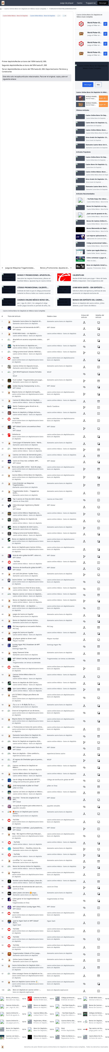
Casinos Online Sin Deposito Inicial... (26, 366)
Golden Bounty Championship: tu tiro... (27, 386)
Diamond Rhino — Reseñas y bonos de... (27, 848)
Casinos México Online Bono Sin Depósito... (27, 475)
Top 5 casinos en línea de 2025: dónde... (27, 499)
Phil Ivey (16, 629)
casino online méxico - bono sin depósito (27, 336)
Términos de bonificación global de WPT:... (28, 567)
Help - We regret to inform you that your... (27, 834)
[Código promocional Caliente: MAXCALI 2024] (80, 244)
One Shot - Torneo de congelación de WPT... (26, 799)
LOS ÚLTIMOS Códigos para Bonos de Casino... (25, 695)
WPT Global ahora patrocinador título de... (28, 747)
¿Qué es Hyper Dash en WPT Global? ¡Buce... (26, 922)
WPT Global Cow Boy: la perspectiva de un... (26, 659)
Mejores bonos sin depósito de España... (26, 392)
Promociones (97, 268)
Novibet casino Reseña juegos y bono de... (28, 881)
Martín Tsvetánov (19, 408)
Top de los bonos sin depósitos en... (25, 346)
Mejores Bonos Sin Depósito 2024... (24, 719)
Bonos (98, 253)
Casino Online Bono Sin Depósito (95, 118)
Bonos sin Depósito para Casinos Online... (27, 547)
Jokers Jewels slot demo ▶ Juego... (25, 893)
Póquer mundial (18, 641)
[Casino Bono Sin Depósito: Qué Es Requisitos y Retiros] (80, 124)
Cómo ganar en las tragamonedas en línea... (26, 900)
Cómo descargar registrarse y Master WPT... (26, 506)
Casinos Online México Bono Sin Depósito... (24, 675)
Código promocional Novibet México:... (26, 533)
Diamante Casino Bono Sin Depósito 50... (27, 321)
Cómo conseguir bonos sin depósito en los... (28, 973)
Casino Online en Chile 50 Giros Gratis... (27, 588)
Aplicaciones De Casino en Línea (96, 239)
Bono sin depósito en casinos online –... (27, 990)
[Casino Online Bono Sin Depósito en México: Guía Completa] (80, 116)
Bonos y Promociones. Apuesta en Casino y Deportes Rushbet (54, 268)
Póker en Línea (91, 261)
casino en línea (18, 889)
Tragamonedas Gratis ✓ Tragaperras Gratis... (26, 492)
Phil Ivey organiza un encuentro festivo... (27, 626)
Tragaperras (91, 3)
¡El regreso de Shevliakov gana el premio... (28, 759)
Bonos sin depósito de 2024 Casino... (26, 527)
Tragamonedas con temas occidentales (27, 663)
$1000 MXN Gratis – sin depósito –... (25, 333)
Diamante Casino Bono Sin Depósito (97, 148)
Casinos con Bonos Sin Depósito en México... (25, 766)
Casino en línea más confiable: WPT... (26, 461)
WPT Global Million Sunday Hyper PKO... (27, 907)
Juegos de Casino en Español (23, 614)
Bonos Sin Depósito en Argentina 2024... (27, 741)
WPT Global (17, 330)
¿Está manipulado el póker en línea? (25, 786)
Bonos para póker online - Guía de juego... (27, 467)
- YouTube (15, 358)
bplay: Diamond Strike (21, 652)
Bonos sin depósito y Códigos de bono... (27, 412)
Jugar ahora (103, 98)
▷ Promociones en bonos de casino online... (27, 727)
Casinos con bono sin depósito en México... (28, 792)
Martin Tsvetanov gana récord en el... (26, 406)
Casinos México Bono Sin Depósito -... (26, 773)
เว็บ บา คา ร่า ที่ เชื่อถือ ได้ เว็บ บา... (24, 705)
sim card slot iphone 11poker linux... (26, 574)
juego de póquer (67, 3)
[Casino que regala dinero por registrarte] (80, 251)
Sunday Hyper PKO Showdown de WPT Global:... (26, 645)
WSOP (15, 376)
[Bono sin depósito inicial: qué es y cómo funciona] (80, 266)
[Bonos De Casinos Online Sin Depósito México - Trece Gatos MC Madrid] (80, 222)
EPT (14, 342)
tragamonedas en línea (21, 903)
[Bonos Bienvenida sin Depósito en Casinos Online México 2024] (80, 229)
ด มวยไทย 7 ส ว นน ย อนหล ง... (23, 860)
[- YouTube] (80, 200)
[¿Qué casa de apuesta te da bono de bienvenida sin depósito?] (80, 214)
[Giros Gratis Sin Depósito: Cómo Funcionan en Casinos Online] (80, 138)
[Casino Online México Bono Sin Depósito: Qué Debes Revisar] (80, 131)
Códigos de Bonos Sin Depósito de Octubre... (25, 520)
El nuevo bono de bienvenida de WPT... (26, 327)
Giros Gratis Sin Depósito (93, 140)
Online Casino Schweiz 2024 (23, 959)
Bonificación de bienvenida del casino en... (28, 887)
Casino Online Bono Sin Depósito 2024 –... (27, 965)
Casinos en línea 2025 (20, 501)
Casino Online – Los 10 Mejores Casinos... (27, 580)
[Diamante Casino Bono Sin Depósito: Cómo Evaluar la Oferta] (80, 146)
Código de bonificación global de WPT (26, 782)
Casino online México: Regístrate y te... (26, 513)
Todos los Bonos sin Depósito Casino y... (27, 449)
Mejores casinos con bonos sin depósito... (27, 594)
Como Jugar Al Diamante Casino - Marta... (27, 443)
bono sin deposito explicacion (23, 992)
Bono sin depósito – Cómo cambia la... (26, 753)
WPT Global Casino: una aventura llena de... (26, 427)
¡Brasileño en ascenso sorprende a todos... (28, 339)
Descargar (102, 3)
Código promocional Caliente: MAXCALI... (27, 352)
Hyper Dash (17, 925)
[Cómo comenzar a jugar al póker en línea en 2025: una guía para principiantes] (80, 259)
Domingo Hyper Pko (19, 649)
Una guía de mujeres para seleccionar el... (28, 806)
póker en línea (18, 788)
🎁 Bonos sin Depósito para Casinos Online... (25, 813)
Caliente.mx (16, 434)
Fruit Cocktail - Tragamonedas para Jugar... (28, 380)
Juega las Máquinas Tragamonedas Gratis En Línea (19, 268)
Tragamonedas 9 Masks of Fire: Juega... (27, 953)
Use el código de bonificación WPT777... (27, 779)
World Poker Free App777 (90, 100)
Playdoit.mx (16, 872)
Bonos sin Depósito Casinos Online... (26, 600)
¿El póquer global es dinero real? (24, 638)
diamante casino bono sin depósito (25, 323)
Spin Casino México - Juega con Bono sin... (28, 689)
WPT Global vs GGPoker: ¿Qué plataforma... (28, 828)
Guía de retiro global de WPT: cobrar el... (27, 555)
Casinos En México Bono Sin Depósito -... (27, 400)
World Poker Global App (91, 97)
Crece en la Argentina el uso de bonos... (26, 711)
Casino (79, 3)
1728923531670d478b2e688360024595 (62, 9)
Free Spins (106, 140)
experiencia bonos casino (22, 756)
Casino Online (91, 253)
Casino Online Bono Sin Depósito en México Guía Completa (25, 9)
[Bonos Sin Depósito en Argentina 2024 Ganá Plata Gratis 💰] (80, 207)
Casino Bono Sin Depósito (93, 126)
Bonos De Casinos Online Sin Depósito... (27, 866)
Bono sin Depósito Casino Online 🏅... (25, 982)
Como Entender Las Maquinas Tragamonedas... (23, 484)
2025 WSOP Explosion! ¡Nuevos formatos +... (27, 373)
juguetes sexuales (19, 808)
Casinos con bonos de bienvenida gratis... (28, 455)
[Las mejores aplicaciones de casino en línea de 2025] (80, 237)
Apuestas (103, 253)
